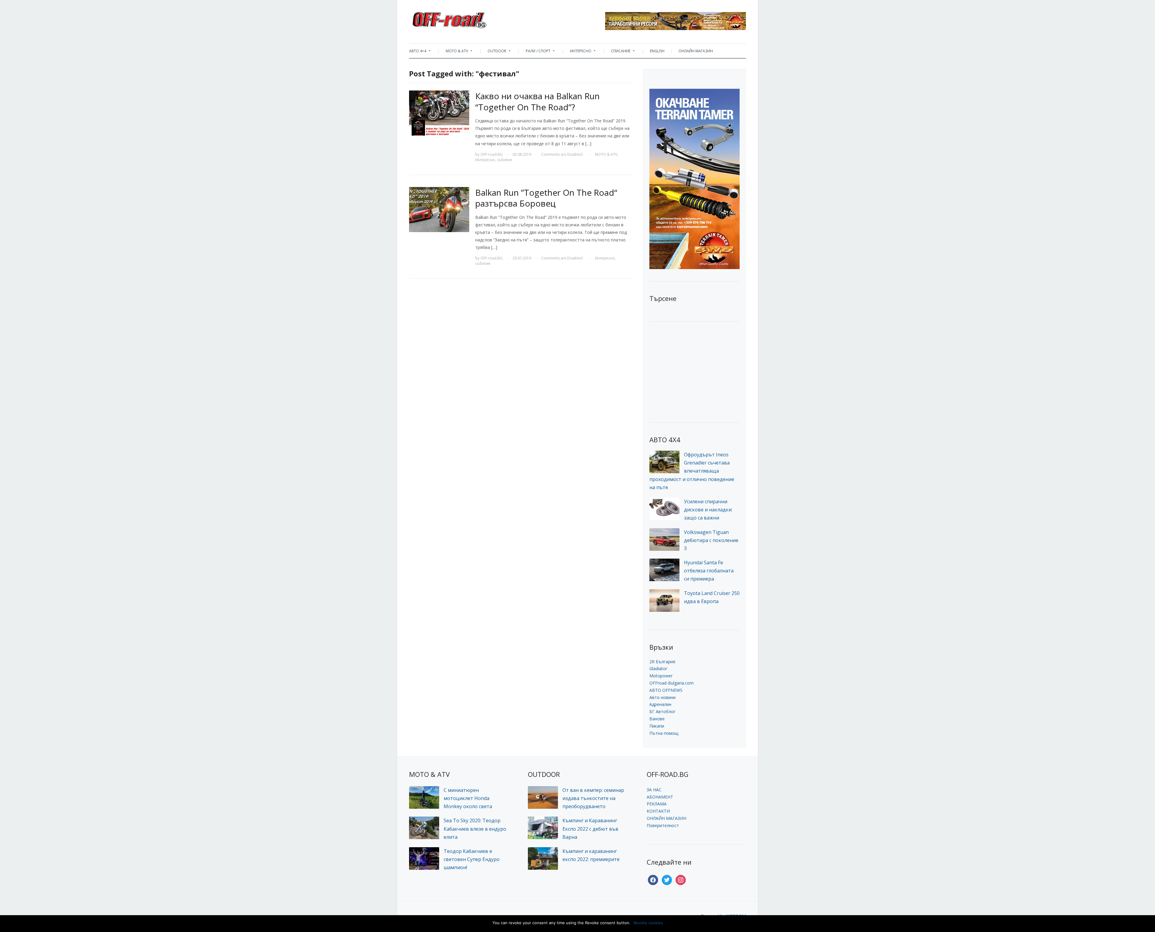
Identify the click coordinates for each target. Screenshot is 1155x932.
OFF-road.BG (491, 154)
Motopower (661, 676)
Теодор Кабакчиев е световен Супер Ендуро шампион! (472, 859)
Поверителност (663, 825)
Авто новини (662, 697)
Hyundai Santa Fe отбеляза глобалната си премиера (709, 570)
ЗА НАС (654, 790)
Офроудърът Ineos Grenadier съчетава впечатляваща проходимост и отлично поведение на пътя (691, 471)
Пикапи (656, 726)
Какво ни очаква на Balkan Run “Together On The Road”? (537, 101)
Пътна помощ (663, 733)
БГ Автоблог (662, 711)
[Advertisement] (694, 371)
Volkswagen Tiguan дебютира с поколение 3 (711, 540)
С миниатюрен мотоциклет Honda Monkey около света (468, 798)
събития (504, 159)
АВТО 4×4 (417, 52)
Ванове (657, 719)
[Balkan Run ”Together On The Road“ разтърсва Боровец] (439, 209)
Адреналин (660, 704)
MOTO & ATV (454, 52)
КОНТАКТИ (658, 811)
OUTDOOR (494, 52)
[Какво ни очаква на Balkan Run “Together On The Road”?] (439, 112)
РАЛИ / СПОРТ (535, 52)
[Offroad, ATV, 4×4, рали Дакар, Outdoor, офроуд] (462, 18)
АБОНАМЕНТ (660, 797)
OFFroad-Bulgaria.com (671, 683)
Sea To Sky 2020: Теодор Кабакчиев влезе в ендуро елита (475, 828)
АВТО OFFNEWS (665, 690)
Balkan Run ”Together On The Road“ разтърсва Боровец (546, 198)
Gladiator (658, 668)
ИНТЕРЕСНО (577, 52)
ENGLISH (657, 51)
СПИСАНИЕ (617, 52)
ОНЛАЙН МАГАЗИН (696, 51)
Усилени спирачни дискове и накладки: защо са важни (708, 509)
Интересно (485, 159)
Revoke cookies (648, 922)
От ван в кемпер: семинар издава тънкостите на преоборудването (593, 798)
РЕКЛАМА (657, 804)
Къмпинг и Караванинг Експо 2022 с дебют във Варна (590, 828)
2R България (662, 661)
